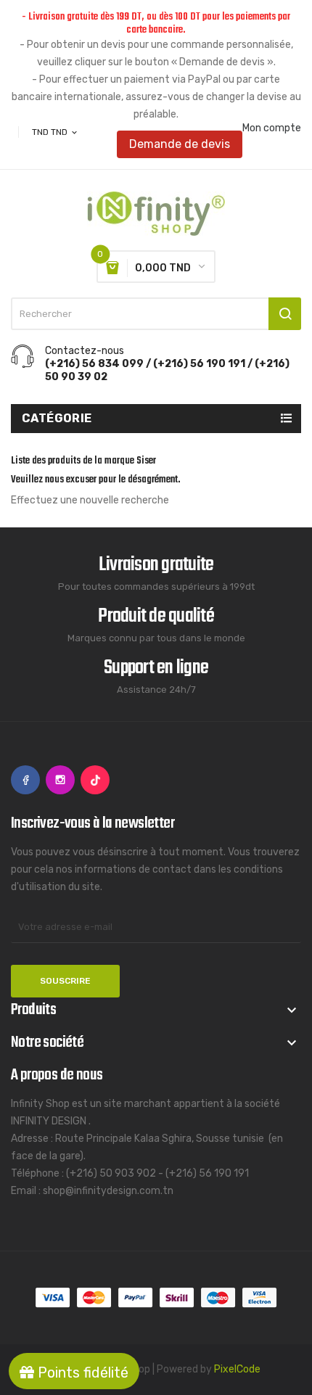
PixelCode (237, 1369)
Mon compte (271, 128)
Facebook (25, 779)
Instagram (60, 779)
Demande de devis (179, 144)
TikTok (95, 779)
